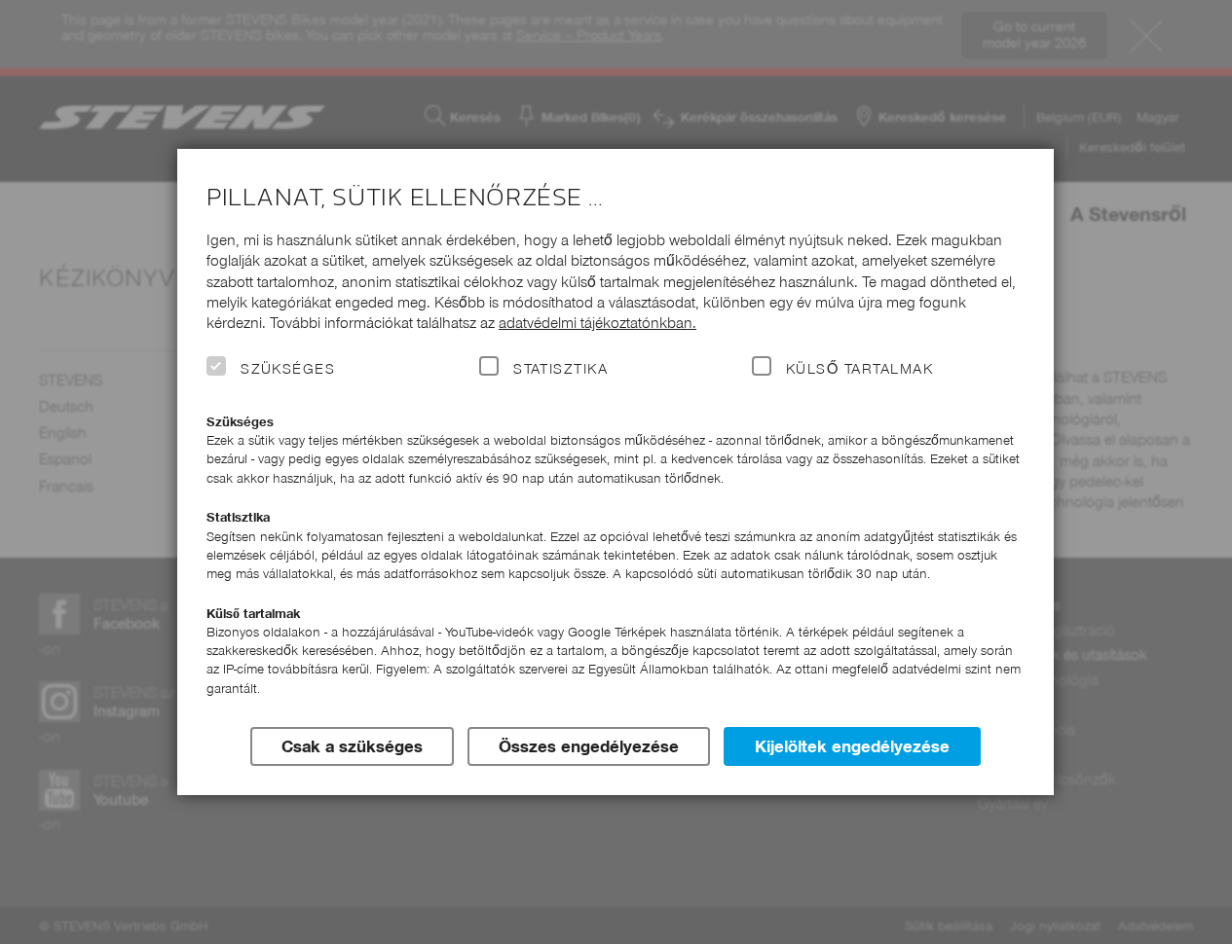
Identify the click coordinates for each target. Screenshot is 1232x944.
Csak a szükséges (352, 746)
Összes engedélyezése (589, 746)
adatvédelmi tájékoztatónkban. (597, 322)
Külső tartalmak (859, 369)
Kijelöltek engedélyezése (852, 746)
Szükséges (288, 369)
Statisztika (560, 369)
